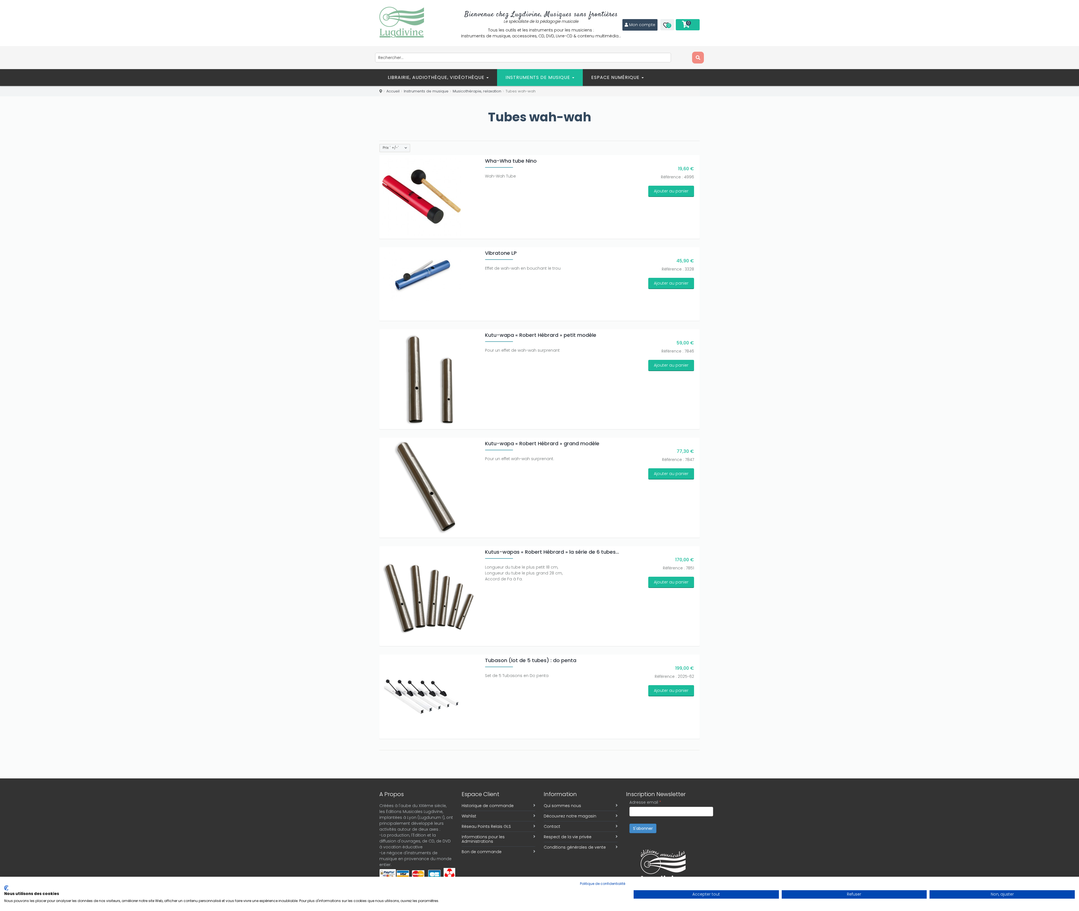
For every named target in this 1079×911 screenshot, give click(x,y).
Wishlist (469, 816)
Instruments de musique (539, 77)
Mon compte (642, 25)
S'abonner (643, 828)
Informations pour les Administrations (483, 839)
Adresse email (645, 802)
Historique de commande (488, 805)
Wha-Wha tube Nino (511, 160)
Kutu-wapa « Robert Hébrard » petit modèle (540, 334)
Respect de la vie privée (567, 837)
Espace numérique (616, 77)
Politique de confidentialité (602, 883)
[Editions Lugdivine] (401, 22)
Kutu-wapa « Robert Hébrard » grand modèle (542, 443)
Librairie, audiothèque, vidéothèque (437, 77)
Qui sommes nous (562, 805)
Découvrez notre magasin (570, 816)
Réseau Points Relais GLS (486, 826)
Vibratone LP (501, 252)
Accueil (393, 91)
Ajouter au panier (671, 191)
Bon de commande (482, 852)
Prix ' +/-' (391, 147)
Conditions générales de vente (575, 847)
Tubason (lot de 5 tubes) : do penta (530, 660)
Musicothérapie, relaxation (477, 91)
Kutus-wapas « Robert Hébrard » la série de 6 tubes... (552, 551)
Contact (552, 826)
